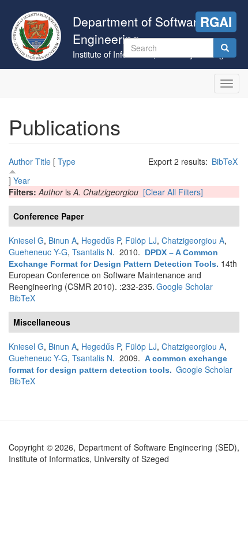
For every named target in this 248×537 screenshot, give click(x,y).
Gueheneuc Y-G (38, 252)
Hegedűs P (101, 240)
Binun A (62, 240)
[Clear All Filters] (173, 192)
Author (21, 161)
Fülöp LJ (141, 240)
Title (43, 161)
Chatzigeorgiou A (192, 240)
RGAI (216, 22)
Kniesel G (26, 240)
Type (67, 161)
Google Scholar (184, 286)
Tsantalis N (92, 252)
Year (21, 180)
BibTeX (225, 161)
